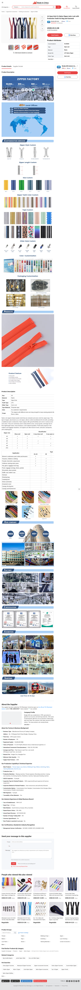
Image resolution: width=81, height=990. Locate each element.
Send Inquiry (55, 35)
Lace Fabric (4, 941)
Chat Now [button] (73, 35)
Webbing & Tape (31, 767)
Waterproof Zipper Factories (24, 965)
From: (8, 842)
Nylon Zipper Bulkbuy (8, 973)
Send (13, 863)
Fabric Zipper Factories (57, 965)
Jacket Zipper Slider (20, 958)
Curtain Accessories (65, 941)
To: (9, 846)
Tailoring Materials (8, 769)
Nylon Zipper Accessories (42, 969)
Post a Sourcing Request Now (19, 866)
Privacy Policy (65, 985)
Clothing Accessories (24, 11)
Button (25, 767)
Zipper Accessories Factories (41, 965)
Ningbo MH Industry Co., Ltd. (55, 21)
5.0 (64, 68)
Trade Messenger (27, 981)
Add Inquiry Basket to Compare (23, 53)
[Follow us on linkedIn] (78, 981)
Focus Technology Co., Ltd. (29, 985)
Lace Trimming (63, 938)
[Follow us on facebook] (67, 981)
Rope (22, 938)
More (3, 976)
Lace (21, 767)
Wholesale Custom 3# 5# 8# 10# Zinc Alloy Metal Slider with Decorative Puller (8, 919)
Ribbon (38, 767)
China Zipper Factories (8, 965)
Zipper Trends (64, 969)
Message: (8, 850)
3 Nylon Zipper (6, 969)
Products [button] (16, 7)
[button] (2, 2)
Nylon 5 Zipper (16, 969)
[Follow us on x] (69, 981)
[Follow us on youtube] (74, 981)
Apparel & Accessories (11, 11)
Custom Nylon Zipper (71, 965)
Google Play (15, 981)
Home (3, 11)
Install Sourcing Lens (41, 981)
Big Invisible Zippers (7, 958)
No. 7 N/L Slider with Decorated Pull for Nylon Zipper (39, 919)
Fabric (48, 767)
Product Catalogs (23, 932)
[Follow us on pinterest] (76, 981)
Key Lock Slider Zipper (34, 958)
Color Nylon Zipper (28, 969)
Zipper (18, 767)
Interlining (43, 767)
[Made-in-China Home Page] (40, 2)
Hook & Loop (17, 769)
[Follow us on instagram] (72, 981)
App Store (5, 981)
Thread (14, 767)
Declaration (57, 985)
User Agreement (49, 985)
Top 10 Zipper (54, 969)
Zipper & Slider (34, 11)
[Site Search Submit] (58, 7)
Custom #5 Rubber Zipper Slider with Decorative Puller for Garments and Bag (56, 895)
